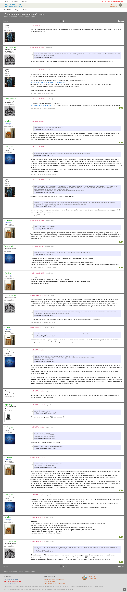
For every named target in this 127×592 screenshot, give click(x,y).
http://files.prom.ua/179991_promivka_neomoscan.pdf (47, 82)
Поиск (24, 10)
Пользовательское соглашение (53, 579)
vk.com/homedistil (12, 579)
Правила (7, 10)
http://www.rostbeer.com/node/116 (41, 105)
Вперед (121, 21)
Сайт (25, 1)
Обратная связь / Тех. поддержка (54, 583)
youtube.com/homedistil (13, 581)
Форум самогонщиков (12, 1)
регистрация (113, 6)
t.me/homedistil (10, 583)
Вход (16, 10)
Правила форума (49, 581)
